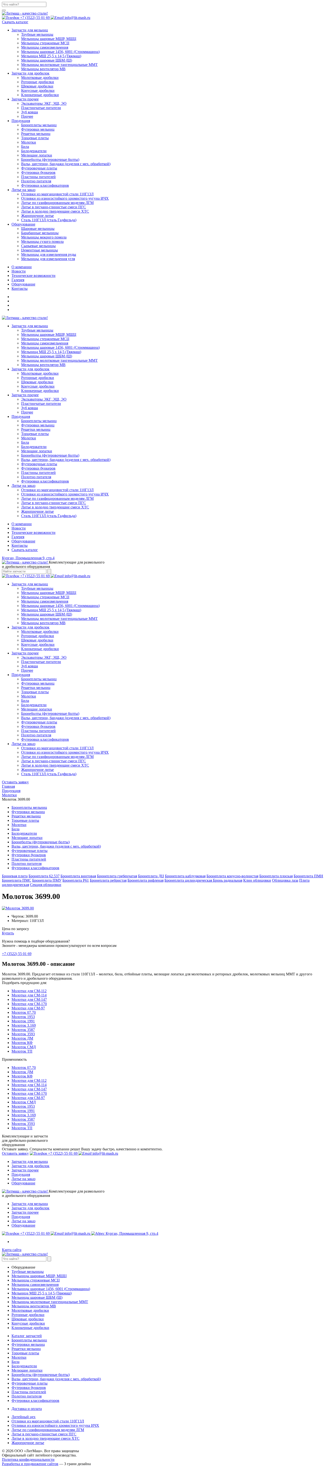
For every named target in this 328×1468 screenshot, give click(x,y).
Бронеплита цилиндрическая (188, 880)
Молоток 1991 (23, 1021)
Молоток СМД (24, 1047)
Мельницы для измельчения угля (48, 259)
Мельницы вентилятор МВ (43, 69)
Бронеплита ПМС (16, 880)
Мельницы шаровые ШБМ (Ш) (46, 60)
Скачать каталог (15, 22)
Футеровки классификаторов (45, 185)
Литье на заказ (23, 1179)
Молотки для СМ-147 (29, 999)
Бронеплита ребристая (108, 880)
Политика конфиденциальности (28, 1459)
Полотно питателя (36, 181)
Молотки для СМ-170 (29, 1004)
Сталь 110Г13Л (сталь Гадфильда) (48, 220)
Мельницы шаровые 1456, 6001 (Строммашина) (60, 52)
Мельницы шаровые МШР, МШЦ (48, 39)
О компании (22, 524)
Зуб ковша (29, 112)
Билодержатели (34, 151)
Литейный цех (24, 1417)
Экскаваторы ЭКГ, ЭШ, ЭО (44, 103)
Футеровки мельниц (38, 129)
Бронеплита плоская (276, 876)
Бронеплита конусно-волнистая (232, 876)
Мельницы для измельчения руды (48, 254)
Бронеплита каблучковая (185, 876)
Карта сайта (11, 1250)
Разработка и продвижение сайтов (30, 1464)
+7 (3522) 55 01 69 (16, 954)
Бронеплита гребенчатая (117, 876)
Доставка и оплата (27, 1409)
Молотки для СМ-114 (29, 995)
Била (25, 147)
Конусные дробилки (38, 90)
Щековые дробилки (37, 86)
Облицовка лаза (285, 880)
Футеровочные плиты (39, 168)
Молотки (28, 142)
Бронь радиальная (227, 880)
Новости (19, 528)
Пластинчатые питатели (41, 108)
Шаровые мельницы (38, 229)
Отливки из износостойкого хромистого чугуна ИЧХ (65, 198)
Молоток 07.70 (24, 1012)
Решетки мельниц (35, 134)
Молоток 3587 (23, 1030)
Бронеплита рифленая (146, 880)
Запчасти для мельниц (30, 1161)
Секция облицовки (45, 885)
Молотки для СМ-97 (28, 1008)
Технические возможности (33, 532)
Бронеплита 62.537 (44, 876)
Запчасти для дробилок (30, 1166)
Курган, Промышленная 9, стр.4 (28, 558)
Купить (8, 933)
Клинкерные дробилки (40, 95)
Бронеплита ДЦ (151, 876)
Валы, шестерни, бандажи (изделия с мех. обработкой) (65, 164)
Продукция (21, 1174)
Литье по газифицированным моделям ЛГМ (57, 203)
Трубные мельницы (37, 34)
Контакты (20, 545)
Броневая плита (15, 876)
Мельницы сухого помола (42, 241)
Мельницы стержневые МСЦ (45, 43)
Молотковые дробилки (40, 78)
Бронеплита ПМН (308, 876)
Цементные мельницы (39, 250)
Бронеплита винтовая (78, 876)
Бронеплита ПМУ (46, 880)
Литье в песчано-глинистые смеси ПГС (53, 207)
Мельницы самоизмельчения (44, 47)
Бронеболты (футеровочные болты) (50, 159)
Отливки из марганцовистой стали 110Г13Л (57, 194)
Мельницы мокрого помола (44, 237)
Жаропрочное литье (37, 216)
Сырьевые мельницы (38, 246)
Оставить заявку (15, 782)
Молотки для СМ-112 (29, 991)
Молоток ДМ (22, 1038)
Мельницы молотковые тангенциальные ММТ (59, 65)
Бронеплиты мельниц (39, 125)
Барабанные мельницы (40, 233)
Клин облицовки (257, 880)
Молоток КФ (22, 1043)
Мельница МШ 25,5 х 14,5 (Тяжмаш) (51, 56)
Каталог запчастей (27, 1336)
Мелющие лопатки (36, 155)
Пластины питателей (38, 177)
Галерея (18, 537)
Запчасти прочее (25, 1170)
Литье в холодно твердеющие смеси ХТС (55, 211)
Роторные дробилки (37, 82)
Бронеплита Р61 (75, 880)
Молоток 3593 (23, 1034)
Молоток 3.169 (24, 1025)
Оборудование (23, 541)
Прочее (27, 116)
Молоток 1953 (23, 1017)
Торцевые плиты (35, 138)
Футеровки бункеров (38, 172)
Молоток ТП (22, 1051)
